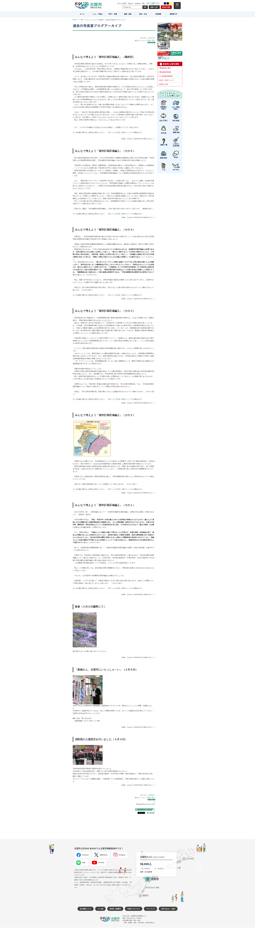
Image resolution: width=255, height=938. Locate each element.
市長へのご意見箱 (114, 132)
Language (137, 3)
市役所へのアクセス (133, 909)
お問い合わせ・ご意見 (168, 909)
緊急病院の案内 (165, 68)
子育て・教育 (112, 14)
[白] (162, 3)
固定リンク (152, 139)
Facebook (85, 855)
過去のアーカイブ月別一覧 (144, 40)
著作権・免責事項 (115, 909)
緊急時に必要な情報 (169, 64)
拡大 (157, 3)
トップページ (87, 20)
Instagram (122, 855)
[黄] (170, 3)
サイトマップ (150, 909)
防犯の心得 (164, 84)
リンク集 (100, 909)
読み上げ (130, 3)
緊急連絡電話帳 (165, 72)
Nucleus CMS (150, 804)
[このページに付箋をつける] (145, 809)
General (151, 38)
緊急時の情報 (166, 7)
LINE (83, 862)
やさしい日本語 (121, 3)
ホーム (82, 14)
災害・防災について (167, 80)
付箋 (143, 3)
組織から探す (154, 7)
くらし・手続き (97, 14)
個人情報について (85, 909)
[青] (165, 3)
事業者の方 (173, 14)
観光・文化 (143, 14)
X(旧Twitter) (104, 855)
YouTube (101, 862)
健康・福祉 (128, 14)
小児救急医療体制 (166, 76)
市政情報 (158, 14)
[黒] (168, 3)
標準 (153, 3)
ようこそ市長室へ (98, 20)
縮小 (148, 3)
